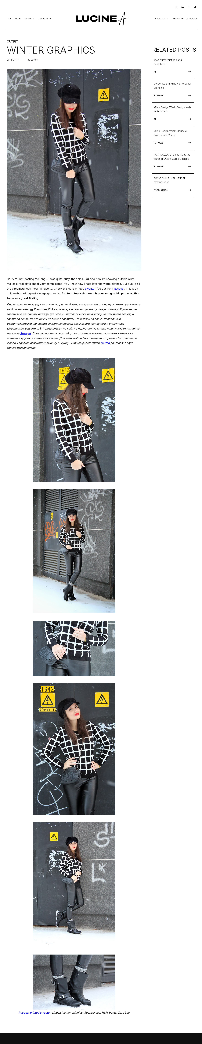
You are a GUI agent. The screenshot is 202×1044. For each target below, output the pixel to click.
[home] (101, 19)
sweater (90, 288)
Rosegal (119, 288)
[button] (14, 19)
